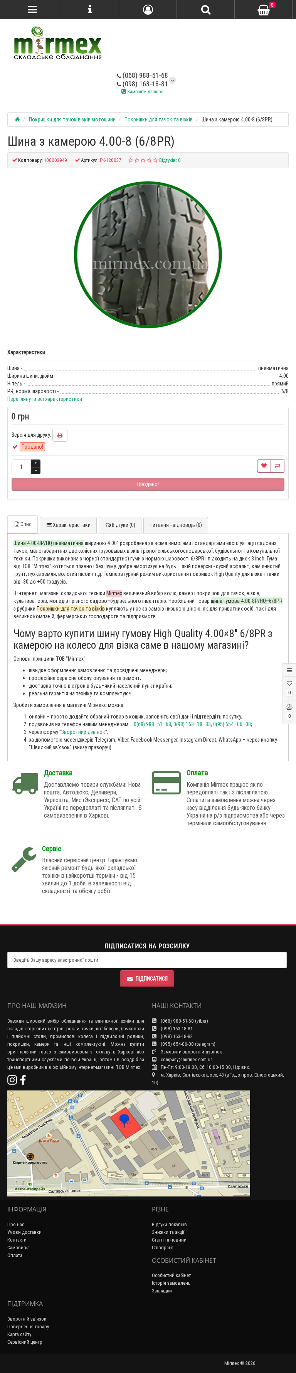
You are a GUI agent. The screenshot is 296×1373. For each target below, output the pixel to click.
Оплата (14, 1255)
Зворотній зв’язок (26, 1319)
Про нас (15, 1224)
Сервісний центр (24, 1342)
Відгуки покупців (169, 1224)
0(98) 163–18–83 (192, 724)
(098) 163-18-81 (144, 83)
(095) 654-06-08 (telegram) (187, 1044)
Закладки (162, 1290)
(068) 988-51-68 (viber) (184, 1021)
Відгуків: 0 (170, 160)
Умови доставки (24, 1232)
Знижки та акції (168, 1232)
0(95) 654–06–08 (232, 724)
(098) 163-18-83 (176, 1036)
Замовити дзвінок (144, 91)
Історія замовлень (171, 1283)
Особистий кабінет (171, 1275)
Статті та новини (169, 1240)
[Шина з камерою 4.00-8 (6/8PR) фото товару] (148, 254)
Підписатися (152, 978)
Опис (26, 524)
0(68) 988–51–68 (152, 724)
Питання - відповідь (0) (176, 525)
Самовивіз (18, 1247)
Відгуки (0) (123, 525)
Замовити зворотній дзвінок (191, 1051)
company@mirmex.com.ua (187, 1059)
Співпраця (162, 1247)
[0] (263, 10)
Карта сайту (19, 1334)
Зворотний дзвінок (83, 732)
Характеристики (72, 525)
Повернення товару (28, 1326)
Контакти (17, 1240)
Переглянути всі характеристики (44, 398)
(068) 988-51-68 (144, 75)
